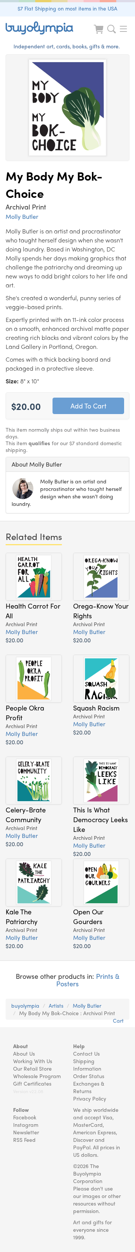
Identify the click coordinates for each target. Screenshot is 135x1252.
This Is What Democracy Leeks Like (100, 819)
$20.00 (14, 640)
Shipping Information (87, 1064)
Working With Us (32, 1061)
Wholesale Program (37, 1076)
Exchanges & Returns (88, 1087)
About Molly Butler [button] (37, 464)
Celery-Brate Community (26, 814)
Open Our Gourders (88, 916)
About (20, 1046)
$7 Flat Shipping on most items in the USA (67, 8)
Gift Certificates (32, 1083)
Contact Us (86, 1053)
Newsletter (26, 1132)
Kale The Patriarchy (22, 916)
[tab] (67, 464)
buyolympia (25, 1005)
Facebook (24, 1117)
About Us (24, 1053)
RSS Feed (24, 1139)
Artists (56, 1005)
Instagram (25, 1124)
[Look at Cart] (99, 34)
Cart (118, 1020)
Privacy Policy (89, 1098)
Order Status (88, 1076)
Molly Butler (22, 216)
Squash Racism (96, 707)
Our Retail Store (32, 1068)
